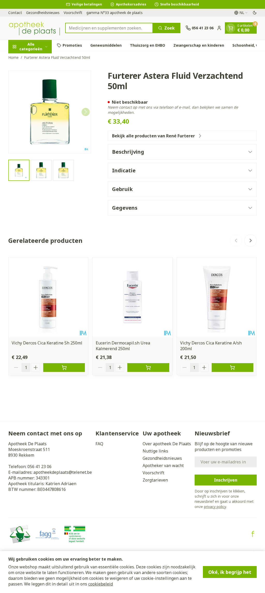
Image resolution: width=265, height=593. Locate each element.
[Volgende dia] (250, 240)
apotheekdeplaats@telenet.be (62, 472)
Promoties (72, 45)
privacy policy (215, 506)
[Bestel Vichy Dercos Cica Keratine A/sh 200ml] (232, 367)
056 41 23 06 (39, 466)
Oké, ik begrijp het (229, 572)
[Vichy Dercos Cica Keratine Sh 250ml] (48, 297)
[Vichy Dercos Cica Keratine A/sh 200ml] (216, 297)
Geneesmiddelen (106, 45)
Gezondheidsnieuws (43, 12)
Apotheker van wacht (163, 465)
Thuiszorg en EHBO (147, 45)
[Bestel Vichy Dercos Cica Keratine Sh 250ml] (64, 367)
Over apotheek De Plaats (167, 444)
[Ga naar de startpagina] (34, 28)
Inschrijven (225, 480)
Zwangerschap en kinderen (198, 45)
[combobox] (109, 28)
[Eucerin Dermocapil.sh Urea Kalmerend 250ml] (132, 297)
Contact (15, 12)
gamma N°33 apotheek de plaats (114, 12)
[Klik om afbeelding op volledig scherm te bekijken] (50, 112)
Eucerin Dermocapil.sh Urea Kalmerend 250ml (123, 345)
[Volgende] (86, 112)
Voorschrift (73, 12)
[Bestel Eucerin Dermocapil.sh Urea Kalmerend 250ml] (148, 367)
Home (13, 57)
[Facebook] (253, 534)
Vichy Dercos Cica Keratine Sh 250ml (47, 343)
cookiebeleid (100, 584)
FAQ (99, 444)
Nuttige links (155, 451)
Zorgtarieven (155, 480)
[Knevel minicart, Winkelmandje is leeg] (230, 28)
